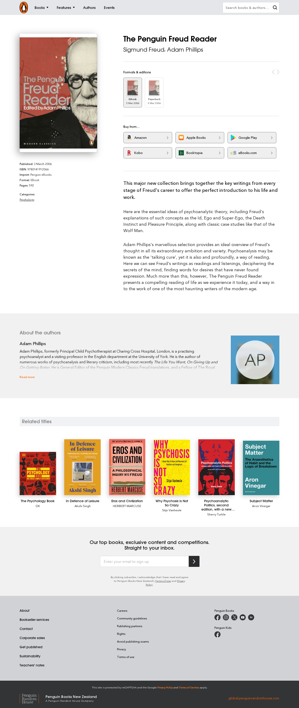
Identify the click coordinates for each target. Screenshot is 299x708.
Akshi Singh (83, 506)
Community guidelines (132, 618)
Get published (31, 647)
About (24, 610)
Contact (26, 629)
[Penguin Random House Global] (33, 698)
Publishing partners (129, 626)
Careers (122, 610)
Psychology (27, 199)
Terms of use (125, 657)
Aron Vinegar (261, 506)
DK (38, 506)
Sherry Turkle (216, 514)
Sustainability (30, 656)
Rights (121, 634)
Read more (27, 377)
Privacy (121, 649)
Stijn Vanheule (172, 510)
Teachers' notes (32, 665)
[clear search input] (275, 8)
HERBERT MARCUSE (127, 506)
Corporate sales (32, 638)
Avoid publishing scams (133, 641)
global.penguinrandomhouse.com (253, 698)
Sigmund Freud (143, 49)
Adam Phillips (185, 49)
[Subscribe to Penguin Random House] (194, 561)
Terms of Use (163, 581)
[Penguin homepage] (24, 7)
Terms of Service (189, 687)
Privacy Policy (165, 687)
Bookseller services (34, 620)
